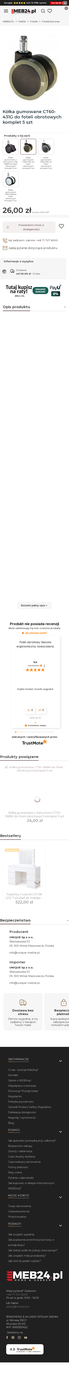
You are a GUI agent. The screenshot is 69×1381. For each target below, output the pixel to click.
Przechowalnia (17, 1216)
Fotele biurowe (51, 21)
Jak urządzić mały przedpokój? (27, 1255)
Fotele (34, 21)
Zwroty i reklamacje (20, 1151)
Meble (22, 21)
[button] (34, 605)
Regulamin (15, 1096)
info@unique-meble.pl (24, 952)
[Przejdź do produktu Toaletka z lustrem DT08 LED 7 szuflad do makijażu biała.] (24, 869)
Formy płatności (18, 1167)
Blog (11, 1123)
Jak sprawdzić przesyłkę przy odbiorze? (32, 1140)
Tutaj (28, 573)
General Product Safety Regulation (29, 1107)
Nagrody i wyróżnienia (21, 1117)
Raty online (15, 1172)
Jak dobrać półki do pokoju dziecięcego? (33, 1250)
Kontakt (13, 1075)
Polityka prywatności (21, 1101)
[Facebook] (7, 1338)
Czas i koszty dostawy (21, 1156)
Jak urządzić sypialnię (21, 1234)
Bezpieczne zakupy (20, 1146)
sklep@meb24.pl (17, 1306)
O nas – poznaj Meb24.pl (23, 1069)
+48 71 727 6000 (47, 240)
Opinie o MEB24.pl (19, 1080)
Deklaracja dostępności (22, 1112)
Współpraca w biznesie (22, 1085)
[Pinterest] (13, 1338)
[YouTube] (25, 1338)
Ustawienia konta (18, 1211)
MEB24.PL (8, 21)
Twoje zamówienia (19, 1206)
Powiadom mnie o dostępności (31, 227)
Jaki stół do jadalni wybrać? (24, 1261)
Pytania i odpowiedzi (21, 1177)
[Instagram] (19, 1338)
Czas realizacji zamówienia (24, 1161)
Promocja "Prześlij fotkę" (23, 1091)
